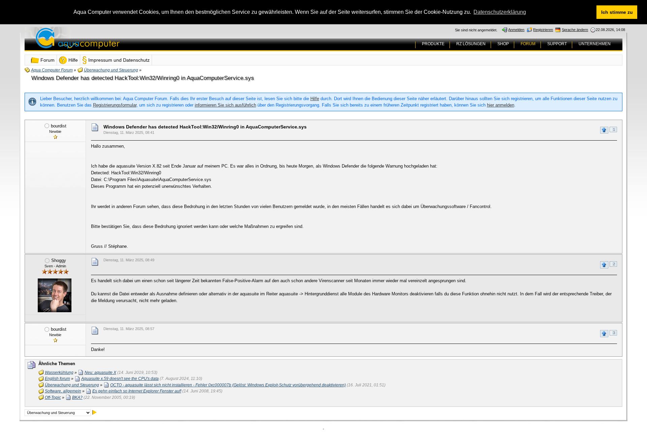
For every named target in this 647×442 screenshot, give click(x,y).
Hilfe (314, 98)
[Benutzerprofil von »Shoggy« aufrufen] (54, 295)
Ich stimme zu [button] (617, 12)
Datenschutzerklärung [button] (499, 12)
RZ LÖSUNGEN (471, 43)
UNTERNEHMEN (595, 43)
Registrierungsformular (114, 105)
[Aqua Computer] (104, 43)
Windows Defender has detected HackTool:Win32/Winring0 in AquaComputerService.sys (142, 78)
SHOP (503, 43)
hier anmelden (500, 105)
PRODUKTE (433, 43)
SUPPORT (557, 43)
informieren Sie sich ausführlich (225, 105)
